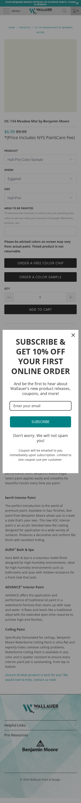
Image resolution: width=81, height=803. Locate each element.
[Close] (73, 335)
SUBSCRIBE (40, 421)
